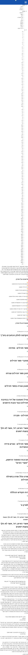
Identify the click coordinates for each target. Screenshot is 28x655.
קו (22, 195)
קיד (22, 207)
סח (22, 136)
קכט (22, 231)
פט (22, 168)
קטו (22, 209)
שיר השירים (20, 17)
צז (22, 181)
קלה (22, 240)
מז (22, 103)
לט (22, 90)
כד (22, 67)
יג (22, 50)
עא (22, 140)
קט (22, 200)
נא (22, 109)
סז (22, 134)
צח (22, 183)
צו (22, 179)
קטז (22, 211)
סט (22, 137)
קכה (22, 225)
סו (22, 133)
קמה (22, 256)
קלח (22, 245)
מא (22, 94)
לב (22, 80)
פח (22, 167)
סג (22, 128)
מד (22, 98)
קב (22, 189)
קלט (22, 246)
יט (22, 59)
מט (22, 106)
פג (22, 159)
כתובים (23, 5)
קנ (22, 264)
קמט (22, 262)
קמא (22, 250)
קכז (22, 228)
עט (22, 153)
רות (22, 19)
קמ (22, 248)
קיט (22, 215)
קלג (22, 237)
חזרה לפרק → (25, 654)
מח (22, 105)
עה (22, 147)
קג (22, 190)
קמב (22, 251)
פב (22, 158)
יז (22, 56)
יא (22, 47)
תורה (22, 6)
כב (22, 64)
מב (22, 95)
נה (22, 115)
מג (22, 97)
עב (22, 142)
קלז (22, 243)
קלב (22, 236)
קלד (22, 239)
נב (22, 111)
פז (22, 165)
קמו (22, 257)
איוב (22, 16)
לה (22, 84)
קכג (22, 222)
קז (22, 197)
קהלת (21, 22)
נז (22, 119)
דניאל (21, 25)
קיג (22, 206)
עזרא (22, 26)
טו (22, 53)
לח (22, 89)
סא (22, 125)
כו (22, 70)
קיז (22, 212)
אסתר (21, 23)
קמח (22, 261)
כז (22, 72)
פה (22, 162)
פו (22, 164)
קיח (22, 214)
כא (22, 62)
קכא (22, 218)
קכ (22, 217)
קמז (22, 259)
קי (22, 201)
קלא (22, 234)
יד (22, 51)
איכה (22, 20)
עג (22, 144)
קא (22, 187)
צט (22, 184)
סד (22, 129)
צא (22, 172)
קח (22, 198)
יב (22, 48)
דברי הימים (20, 28)
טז (22, 55)
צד (22, 176)
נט (22, 122)
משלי (22, 14)
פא (22, 156)
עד (22, 145)
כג (22, 66)
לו (22, 86)
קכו (22, 226)
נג (22, 112)
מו (22, 101)
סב (22, 126)
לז (22, 87)
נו (22, 117)
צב (22, 173)
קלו (22, 242)
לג (22, 81)
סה (22, 131)
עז (22, 150)
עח (22, 151)
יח (22, 58)
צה (22, 178)
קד (22, 192)
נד (22, 114)
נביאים (21, 8)
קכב (22, 220)
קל (22, 232)
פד (22, 161)
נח (22, 120)
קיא (22, 203)
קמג (22, 253)
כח (22, 73)
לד (22, 83)
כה (22, 69)
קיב (22, 204)
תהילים (23, 11)
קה (22, 193)
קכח (22, 229)
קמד (22, 254)
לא (22, 78)
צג (22, 175)
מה (22, 100)
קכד (22, 223)
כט (22, 75)
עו (22, 148)
